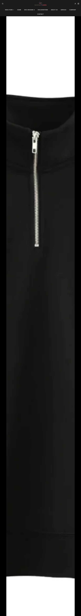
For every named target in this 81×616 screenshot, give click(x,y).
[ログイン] (75, 3)
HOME (19, 10)
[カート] (78, 3)
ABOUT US (54, 10)
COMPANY (72, 10)
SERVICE (63, 10)
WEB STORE (9, 10)
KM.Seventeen (43, 10)
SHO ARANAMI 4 (29, 10)
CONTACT (40, 14)
